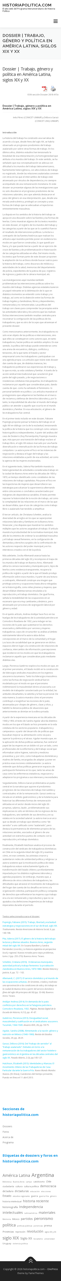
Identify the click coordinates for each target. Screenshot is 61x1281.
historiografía (10, 1207)
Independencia (31, 1206)
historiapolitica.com (27, 5)
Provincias (8, 1231)
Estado (7, 1196)
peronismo (43, 1218)
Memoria (7, 1219)
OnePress (52, 1269)
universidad (49, 1239)
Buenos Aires (18, 1182)
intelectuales (13, 1212)
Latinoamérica (30, 1213)
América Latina (16, 1175)
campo (29, 1182)
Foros (6, 1131)
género (53, 1196)
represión (20, 1231)
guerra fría (44, 1196)
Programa (8, 1142)
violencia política (20, 1243)
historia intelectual (12, 1201)
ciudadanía (8, 1186)
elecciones (46, 1191)
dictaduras (22, 1191)
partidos (27, 1219)
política (9, 1225)
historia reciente (36, 1201)
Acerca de (8, 1137)
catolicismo (39, 1181)
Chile (48, 1181)
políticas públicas (24, 1226)
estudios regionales (21, 1196)
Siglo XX (26, 1238)
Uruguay (7, 1243)
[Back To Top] (31, 1261)
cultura (19, 1186)
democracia (48, 1186)
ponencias (38, 1226)
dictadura (8, 1191)
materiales (47, 1212)
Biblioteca (7, 1182)
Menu (55, 21)
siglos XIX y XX (50, 1232)
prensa (48, 1225)
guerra (34, 1196)
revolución (35, 1231)
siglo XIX (11, 1238)
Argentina (43, 1175)
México (15, 1219)
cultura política (31, 1186)
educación (35, 1191)
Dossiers (7, 1126)
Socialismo (38, 1239)
